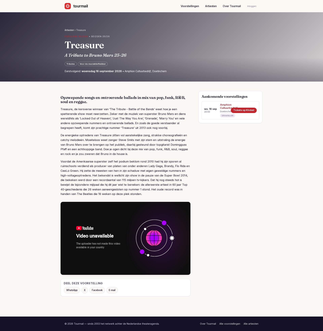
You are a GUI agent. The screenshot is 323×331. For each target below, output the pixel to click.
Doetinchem (224, 111)
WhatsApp (72, 290)
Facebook (97, 290)
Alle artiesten (251, 323)
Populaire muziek (76, 36)
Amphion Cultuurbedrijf (224, 106)
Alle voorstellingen (229, 323)
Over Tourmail (232, 6)
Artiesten (211, 6)
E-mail (112, 290)
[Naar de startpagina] (79, 6)
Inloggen (251, 6)
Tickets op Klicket (243, 110)
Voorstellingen (190, 6)
